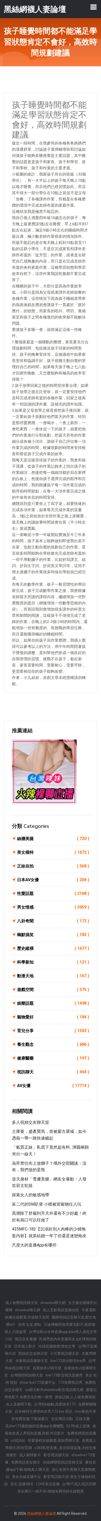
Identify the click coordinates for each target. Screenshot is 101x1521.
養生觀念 (53, 1044)
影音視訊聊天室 (56, 1455)
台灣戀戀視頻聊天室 (26, 1375)
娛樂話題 (53, 1003)
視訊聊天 (53, 1071)
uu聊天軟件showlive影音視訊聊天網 (54, 1390)
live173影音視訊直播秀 (64, 1375)
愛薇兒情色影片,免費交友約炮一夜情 (50, 1393)
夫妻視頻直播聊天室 (31, 1361)
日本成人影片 (25, 1346)
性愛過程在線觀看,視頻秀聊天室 (53, 1440)
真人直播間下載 (18, 1404)
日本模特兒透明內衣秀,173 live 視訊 (43, 1411)
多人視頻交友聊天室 (30, 1122)
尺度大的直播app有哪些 (34, 1245)
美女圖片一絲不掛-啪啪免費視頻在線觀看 (50, 1491)
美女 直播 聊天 (22, 1484)
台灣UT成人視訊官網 (79, 1484)
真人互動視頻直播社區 (61, 1310)
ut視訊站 (18, 1440)
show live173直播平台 (37, 1382)
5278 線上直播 (78, 1426)
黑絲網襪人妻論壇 (41, 1513)
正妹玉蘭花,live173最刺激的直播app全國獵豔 (47, 1422)
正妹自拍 (53, 866)
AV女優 (53, 1085)
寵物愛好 (53, 1017)
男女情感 (53, 907)
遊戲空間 (53, 989)
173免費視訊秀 (70, 1382)
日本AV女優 (53, 879)
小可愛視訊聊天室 (64, 1353)
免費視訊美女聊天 (25, 1462)
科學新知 (53, 962)
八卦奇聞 (53, 920)
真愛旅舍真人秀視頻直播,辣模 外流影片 (50, 1429)
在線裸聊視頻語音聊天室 (63, 1462)
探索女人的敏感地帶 (30, 1194)
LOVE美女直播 (48, 1484)
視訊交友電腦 (26, 1339)
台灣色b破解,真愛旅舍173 (55, 1404)
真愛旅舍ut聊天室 (47, 1368)
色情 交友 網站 (29, 1324)
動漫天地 (53, 975)
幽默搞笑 (53, 934)
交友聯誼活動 (62, 1419)
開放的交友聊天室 (32, 1353)
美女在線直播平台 (26, 1477)
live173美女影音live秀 (68, 1361)
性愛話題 (53, 893)
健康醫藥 (53, 1058)
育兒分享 (53, 1030)
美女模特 (53, 852)
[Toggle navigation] (93, 7)
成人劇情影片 (30, 1455)
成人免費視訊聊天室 (21, 1303)
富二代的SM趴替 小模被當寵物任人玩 (46, 1204)
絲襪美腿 (53, 838)
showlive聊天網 (53, 1303)
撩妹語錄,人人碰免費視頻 (75, 1397)
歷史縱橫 (53, 948)
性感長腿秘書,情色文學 (56, 1346)
